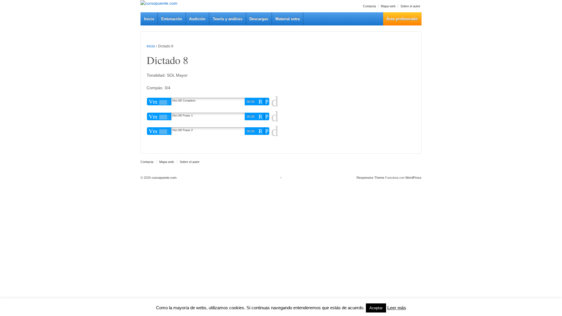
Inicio (149, 19)
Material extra (287, 19)
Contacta (369, 6)
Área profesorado (402, 19)
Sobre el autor (410, 6)
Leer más (396, 307)
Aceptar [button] (376, 308)
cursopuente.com (164, 177)
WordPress (413, 177)
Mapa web (388, 6)
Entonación (171, 19)
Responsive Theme (370, 177)
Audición (197, 19)
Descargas (258, 19)
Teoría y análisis (227, 19)
